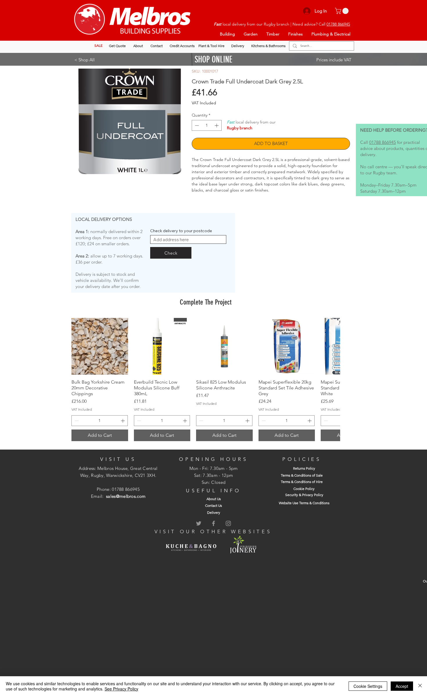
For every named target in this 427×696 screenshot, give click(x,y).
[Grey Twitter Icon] (198, 523)
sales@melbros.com (126, 496)
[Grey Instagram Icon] (228, 523)
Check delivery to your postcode (181, 231)
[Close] (420, 686)
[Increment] (217, 125)
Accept (402, 686)
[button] (342, 11)
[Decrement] (196, 125)
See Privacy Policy (121, 689)
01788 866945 (338, 24)
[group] (205, 379)
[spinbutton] (207, 125)
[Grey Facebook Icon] (213, 523)
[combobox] (188, 239)
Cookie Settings (368, 686)
